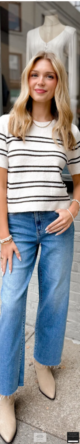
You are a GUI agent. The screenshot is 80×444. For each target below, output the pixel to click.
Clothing (7, 2)
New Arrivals (3, 2)
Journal (18, 2)
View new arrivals (40, 439)
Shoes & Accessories (13, 2)
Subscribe (73, 441)
